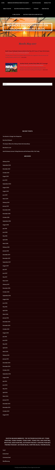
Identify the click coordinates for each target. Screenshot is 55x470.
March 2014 (5, 396)
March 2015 (5, 351)
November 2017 (6, 258)
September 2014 (7, 374)
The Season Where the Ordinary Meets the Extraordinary (16, 143)
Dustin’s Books (36, 2)
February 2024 (6, 161)
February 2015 (6, 355)
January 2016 (6, 318)
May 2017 (5, 277)
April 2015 (5, 347)
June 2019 (5, 195)
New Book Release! (7, 140)
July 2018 (5, 228)
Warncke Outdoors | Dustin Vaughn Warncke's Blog (27, 27)
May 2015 (5, 344)
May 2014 (5, 388)
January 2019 (6, 206)
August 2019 (6, 191)
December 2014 (6, 362)
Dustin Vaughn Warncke (23, 52)
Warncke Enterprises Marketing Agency (18, 2)
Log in (4, 450)
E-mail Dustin (16, 14)
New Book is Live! (7, 147)
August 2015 (6, 332)
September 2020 (7, 183)
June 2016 (5, 303)
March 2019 (5, 198)
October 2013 (6, 411)
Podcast (36, 8)
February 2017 (6, 284)
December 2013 (6, 403)
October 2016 (6, 292)
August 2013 (6, 414)
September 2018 (7, 221)
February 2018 (6, 247)
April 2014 (5, 392)
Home (2, 2)
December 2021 (6, 169)
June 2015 (5, 340)
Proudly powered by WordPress (21, 467)
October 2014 (6, 370)
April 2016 (5, 310)
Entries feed (5, 453)
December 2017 (6, 254)
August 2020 (6, 187)
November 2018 (6, 213)
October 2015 (6, 329)
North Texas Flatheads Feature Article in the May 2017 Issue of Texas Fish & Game (27, 51)
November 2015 (6, 325)
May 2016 (5, 306)
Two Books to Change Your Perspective (12, 136)
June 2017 (5, 273)
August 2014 (6, 377)
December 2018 (6, 210)
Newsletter (47, 2)
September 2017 (7, 262)
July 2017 (5, 269)
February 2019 (6, 202)
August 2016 (6, 299)
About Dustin (7, 8)
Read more (23, 57)
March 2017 (5, 280)
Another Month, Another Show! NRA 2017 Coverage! (34, 63)
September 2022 (7, 165)
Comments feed (6, 457)
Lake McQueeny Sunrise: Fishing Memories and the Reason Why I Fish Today (21, 151)
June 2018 (5, 232)
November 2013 (6, 407)
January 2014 (6, 400)
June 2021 (5, 180)
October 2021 (6, 172)
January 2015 (6, 359)
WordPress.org (6, 461)
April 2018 (5, 239)
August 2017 (6, 265)
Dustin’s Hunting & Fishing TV (22, 8)
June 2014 (5, 385)
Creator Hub (45, 8)
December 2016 (6, 288)
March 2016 (5, 314)
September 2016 (7, 295)
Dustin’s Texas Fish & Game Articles (33, 14)
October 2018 (6, 217)
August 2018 (6, 224)
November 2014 (6, 366)
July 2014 (5, 381)
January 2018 (6, 251)
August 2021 (6, 176)
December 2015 (6, 321)
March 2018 (5, 243)
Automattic (37, 467)
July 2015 (5, 336)
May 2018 (5, 236)
